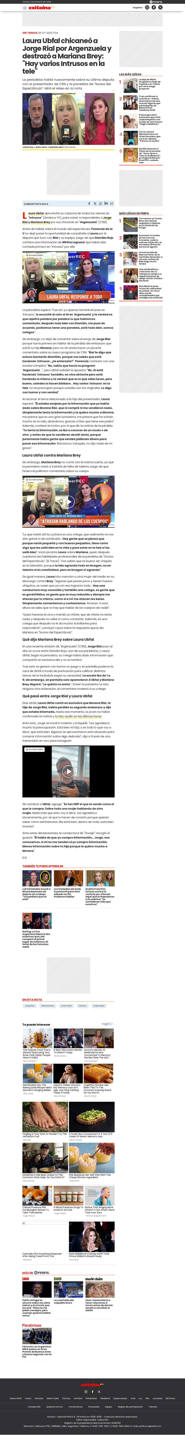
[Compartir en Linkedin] (106, 203)
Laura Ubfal (66, 1006)
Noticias (39, 1398)
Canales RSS (34, 1406)
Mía (147, 1398)
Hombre (78, 1398)
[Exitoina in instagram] (147, 7)
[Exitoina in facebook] (154, 7)
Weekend (105, 1398)
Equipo (108, 1406)
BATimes (170, 1398)
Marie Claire (53, 1398)
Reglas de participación (130, 1406)
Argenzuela (99, 1006)
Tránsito (153, 1406)
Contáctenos (76, 1406)
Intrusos (82, 1006)
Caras (28, 1398)
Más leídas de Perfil (134, 213)
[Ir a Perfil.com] (156, 2)
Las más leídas (130, 74)
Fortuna (66, 1398)
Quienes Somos (54, 1406)
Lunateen (157, 1398)
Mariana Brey (40, 222)
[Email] (111, 204)
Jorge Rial (29, 1006)
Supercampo (120, 1398)
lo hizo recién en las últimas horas (78, 716)
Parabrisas (91, 1398)
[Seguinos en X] (160, 7)
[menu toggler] (24, 7)
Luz (140, 1398)
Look (133, 1398)
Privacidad (93, 1406)
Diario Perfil (15, 1398)
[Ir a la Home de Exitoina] (42, 8)
